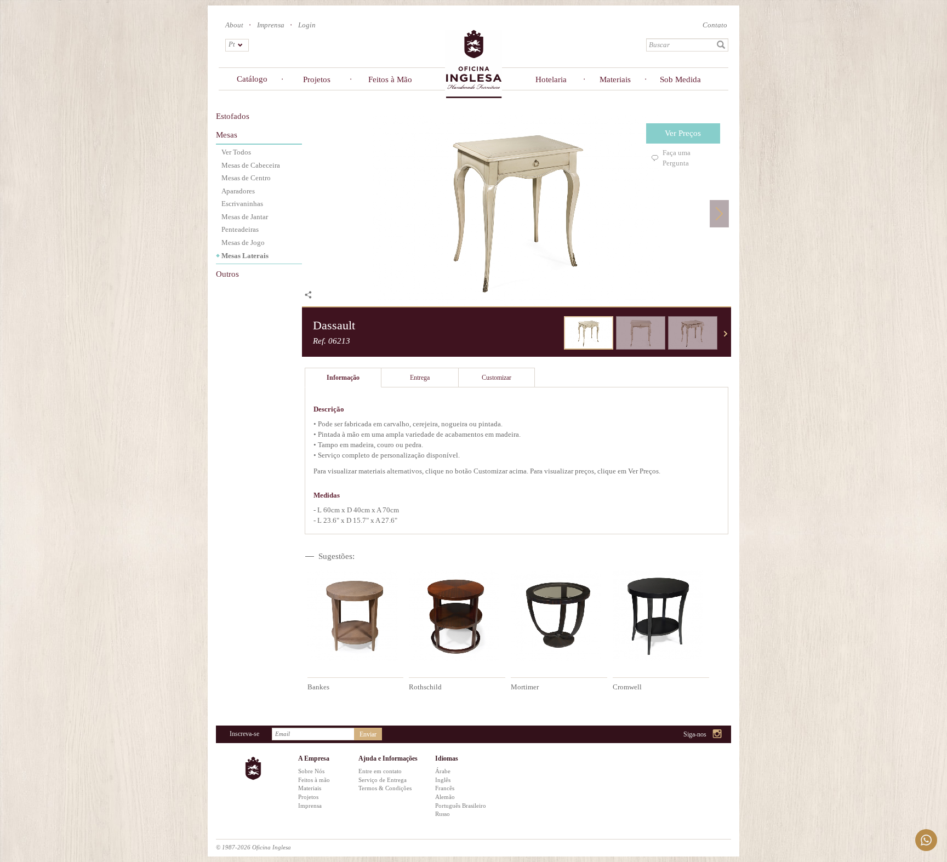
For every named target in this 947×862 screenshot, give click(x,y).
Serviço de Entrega (382, 780)
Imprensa (270, 24)
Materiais (615, 79)
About (234, 24)
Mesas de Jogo (243, 242)
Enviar (368, 734)
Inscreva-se (244, 734)
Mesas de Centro (246, 178)
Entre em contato (380, 771)
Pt (232, 44)
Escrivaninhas (242, 203)
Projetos (316, 79)
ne (725, 333)
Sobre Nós (311, 771)
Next (719, 213)
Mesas (226, 134)
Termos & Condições (385, 788)
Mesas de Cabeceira (250, 165)
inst (717, 734)
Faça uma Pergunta (677, 158)
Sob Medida (680, 79)
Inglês (442, 780)
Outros (227, 274)
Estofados (232, 116)
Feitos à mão (314, 780)
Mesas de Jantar (244, 217)
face (689, 734)
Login (307, 24)
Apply (721, 45)
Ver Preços (683, 133)
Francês (444, 788)
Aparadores (238, 191)
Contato (715, 24)
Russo (442, 813)
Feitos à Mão (390, 79)
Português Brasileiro (460, 805)
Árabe (442, 771)
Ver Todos (236, 152)
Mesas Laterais (245, 256)
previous (555, 333)
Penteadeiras (240, 229)
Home (473, 63)
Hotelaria (551, 79)
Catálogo (252, 79)
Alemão (445, 797)
